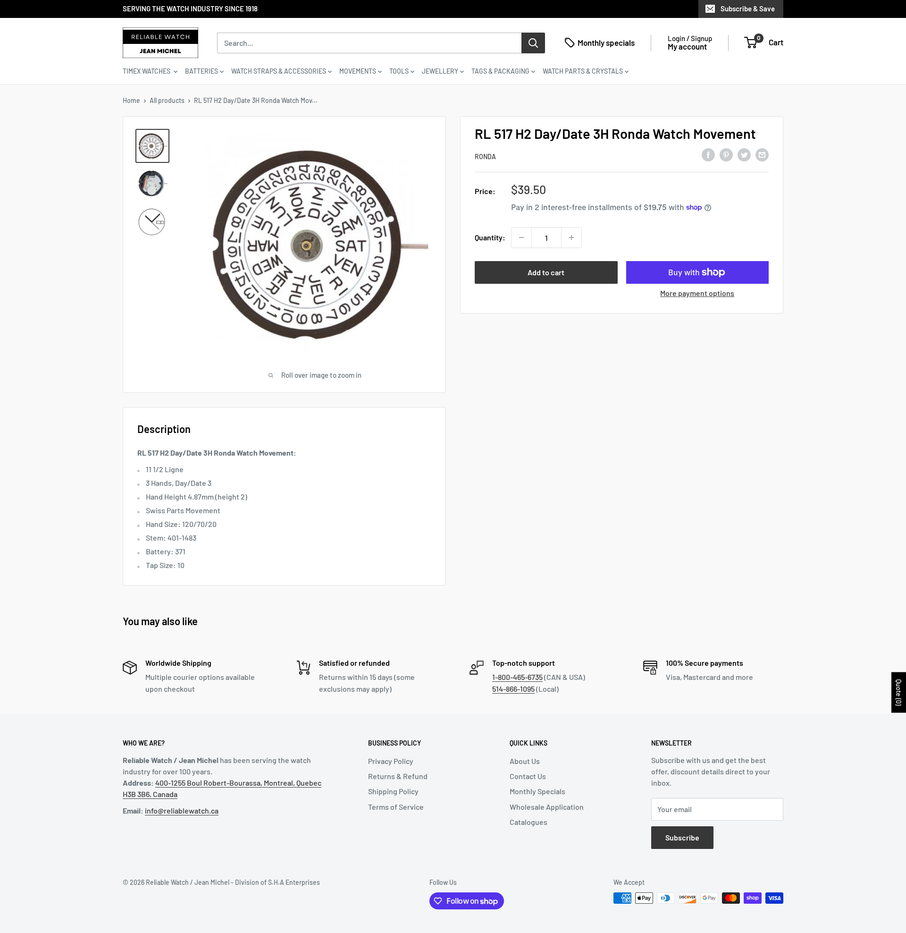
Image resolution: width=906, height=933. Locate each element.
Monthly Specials (537, 791)
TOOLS (399, 71)
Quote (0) (899, 692)
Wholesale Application (547, 806)
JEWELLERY (440, 71)
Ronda (485, 157)
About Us (525, 760)
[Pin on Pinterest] (726, 154)
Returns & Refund (398, 776)
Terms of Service (396, 806)
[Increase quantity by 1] (571, 237)
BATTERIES (201, 71)
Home (131, 100)
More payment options (697, 292)
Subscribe (682, 837)
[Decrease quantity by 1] (521, 237)
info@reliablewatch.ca (181, 810)
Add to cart (546, 272)
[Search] (533, 42)
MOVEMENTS (357, 71)
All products (167, 100)
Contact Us (528, 776)
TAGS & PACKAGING (500, 71)
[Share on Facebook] (708, 154)
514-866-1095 (513, 688)
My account (687, 46)
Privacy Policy (390, 760)
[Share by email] (762, 154)
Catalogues (528, 821)
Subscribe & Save (748, 8)
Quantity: (490, 237)
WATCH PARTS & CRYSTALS (583, 71)
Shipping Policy (393, 791)
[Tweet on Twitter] (744, 154)
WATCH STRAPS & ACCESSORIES (278, 71)
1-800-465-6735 (517, 676)
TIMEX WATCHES (147, 71)
